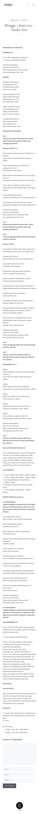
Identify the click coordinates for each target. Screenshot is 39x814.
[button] (28, 5)
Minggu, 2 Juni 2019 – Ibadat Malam (16, 729)
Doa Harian (17, 20)
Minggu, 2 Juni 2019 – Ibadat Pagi (16, 732)
